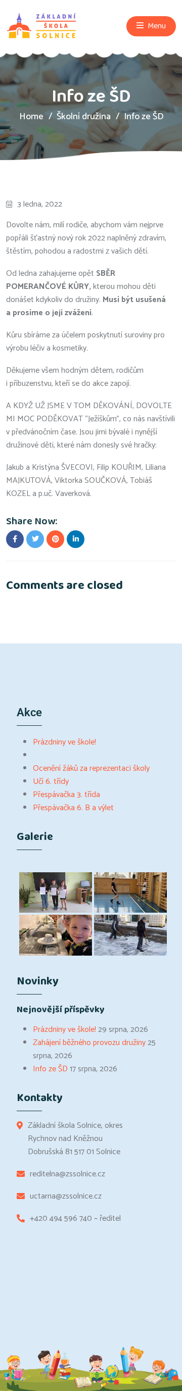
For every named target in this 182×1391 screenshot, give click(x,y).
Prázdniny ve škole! (64, 742)
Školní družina (84, 116)
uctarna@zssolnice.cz (66, 1196)
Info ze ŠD (50, 1069)
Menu (156, 26)
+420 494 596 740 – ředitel (75, 1218)
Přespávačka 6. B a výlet (73, 808)
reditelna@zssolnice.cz (67, 1174)
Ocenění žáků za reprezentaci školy (91, 768)
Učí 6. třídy (51, 781)
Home (31, 116)
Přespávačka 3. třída (66, 795)
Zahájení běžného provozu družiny (89, 1043)
